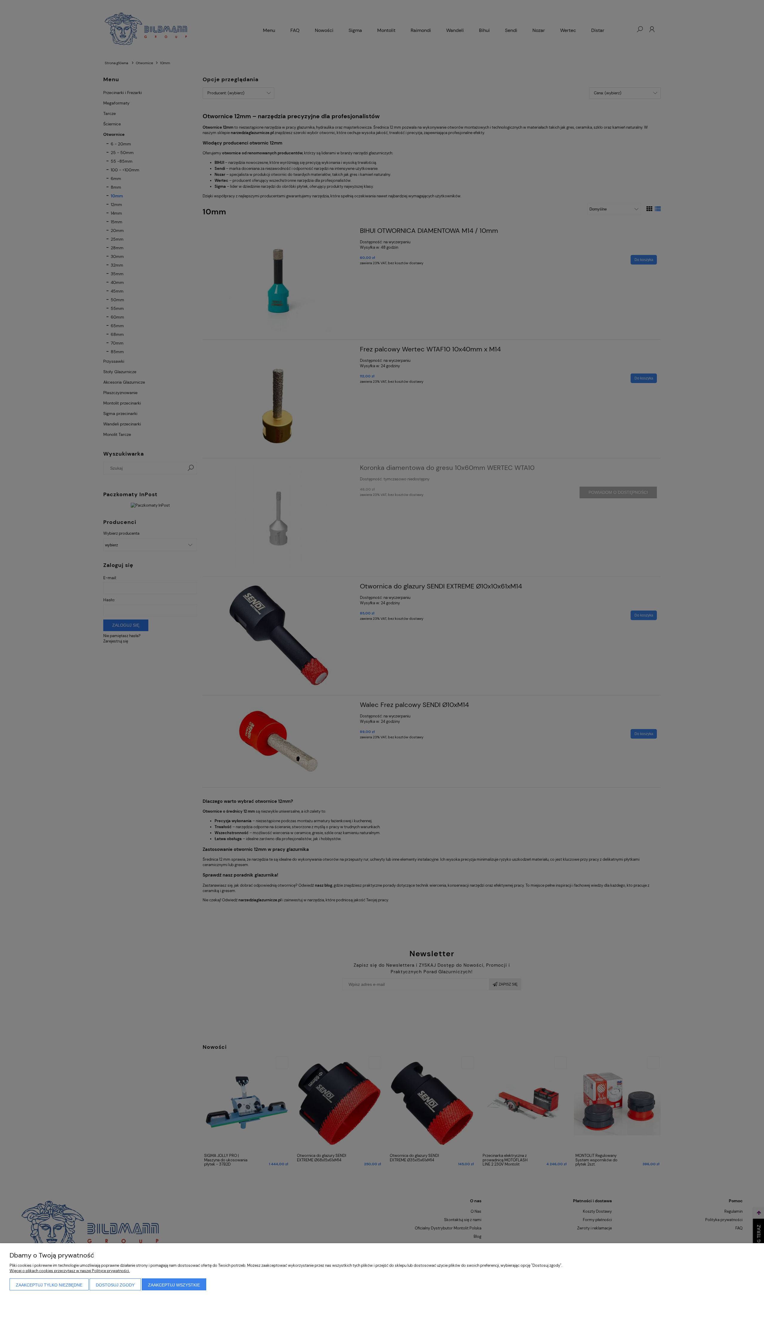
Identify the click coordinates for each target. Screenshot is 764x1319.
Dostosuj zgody (115, 1285)
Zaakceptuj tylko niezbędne (49, 1285)
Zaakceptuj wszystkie (174, 1285)
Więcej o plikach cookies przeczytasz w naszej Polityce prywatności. (70, 1270)
